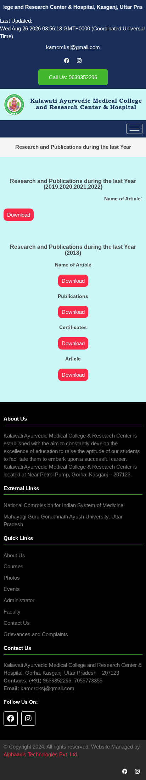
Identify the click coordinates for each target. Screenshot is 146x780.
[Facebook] (67, 60)
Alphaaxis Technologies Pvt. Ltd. (41, 754)
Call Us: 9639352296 (73, 77)
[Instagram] (79, 60)
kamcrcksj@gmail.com (73, 47)
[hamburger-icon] (134, 129)
